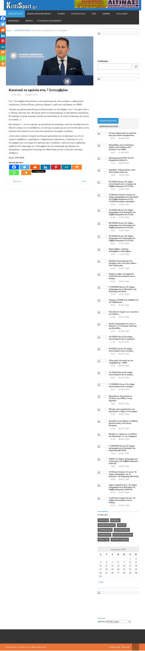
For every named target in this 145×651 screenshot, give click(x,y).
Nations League (122, 530)
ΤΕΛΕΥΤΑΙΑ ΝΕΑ (108, 121)
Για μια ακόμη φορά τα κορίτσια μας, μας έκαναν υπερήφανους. (122, 134)
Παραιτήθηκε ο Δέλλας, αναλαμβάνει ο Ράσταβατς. (120, 250)
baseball (115, 520)
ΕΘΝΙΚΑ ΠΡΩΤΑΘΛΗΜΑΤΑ (39, 14)
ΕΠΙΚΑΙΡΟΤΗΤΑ (15, 14)
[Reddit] (35, 167)
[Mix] (77, 167)
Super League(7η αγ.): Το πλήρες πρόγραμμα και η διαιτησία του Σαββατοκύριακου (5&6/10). (123, 487)
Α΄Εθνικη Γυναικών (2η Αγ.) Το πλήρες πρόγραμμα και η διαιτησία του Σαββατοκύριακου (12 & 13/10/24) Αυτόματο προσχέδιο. (123, 198)
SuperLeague (104, 535)
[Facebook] (14, 167)
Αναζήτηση (103, 61)
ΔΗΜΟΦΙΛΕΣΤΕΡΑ (108, 126)
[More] (26, 172)
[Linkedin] (45, 167)
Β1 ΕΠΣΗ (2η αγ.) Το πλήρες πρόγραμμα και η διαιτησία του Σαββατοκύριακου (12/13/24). (122, 238)
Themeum (22, 647)
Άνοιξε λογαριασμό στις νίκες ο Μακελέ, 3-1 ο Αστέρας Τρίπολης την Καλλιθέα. (123, 326)
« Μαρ (100, 582)
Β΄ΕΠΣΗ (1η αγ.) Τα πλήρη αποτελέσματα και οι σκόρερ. (121, 350)
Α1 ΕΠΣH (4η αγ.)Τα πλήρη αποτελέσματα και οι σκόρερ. (121, 373)
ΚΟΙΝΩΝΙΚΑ (13, 21)
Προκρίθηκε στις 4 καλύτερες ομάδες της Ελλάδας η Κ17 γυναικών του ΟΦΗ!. (121, 147)
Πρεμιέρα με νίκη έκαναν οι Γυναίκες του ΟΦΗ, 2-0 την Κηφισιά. (120, 398)
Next (84, 181)
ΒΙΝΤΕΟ (29, 21)
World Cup (103, 540)
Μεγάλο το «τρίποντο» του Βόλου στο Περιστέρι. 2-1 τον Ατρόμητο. (123, 435)
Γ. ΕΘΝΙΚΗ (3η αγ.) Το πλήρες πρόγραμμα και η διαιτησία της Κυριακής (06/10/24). (122, 448)
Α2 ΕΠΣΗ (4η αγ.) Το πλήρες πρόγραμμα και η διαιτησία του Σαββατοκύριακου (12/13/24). (122, 212)
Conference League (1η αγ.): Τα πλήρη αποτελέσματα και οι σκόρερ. (122, 500)
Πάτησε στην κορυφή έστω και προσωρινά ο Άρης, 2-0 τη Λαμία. (123, 410)
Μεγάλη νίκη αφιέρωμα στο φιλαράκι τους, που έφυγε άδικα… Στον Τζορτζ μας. (123, 263)
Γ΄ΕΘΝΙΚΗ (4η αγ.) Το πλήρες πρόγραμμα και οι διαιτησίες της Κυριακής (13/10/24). (122, 289)
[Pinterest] (56, 167)
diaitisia (121, 525)
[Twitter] (24, 167)
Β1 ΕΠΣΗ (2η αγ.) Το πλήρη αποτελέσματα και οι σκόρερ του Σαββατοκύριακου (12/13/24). (122, 184)
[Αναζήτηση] (136, 66)
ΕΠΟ (94, 14)
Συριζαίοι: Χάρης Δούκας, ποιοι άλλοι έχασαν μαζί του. (122, 171)
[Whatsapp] (14, 172)
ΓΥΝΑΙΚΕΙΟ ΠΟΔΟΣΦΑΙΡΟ (49, 21)
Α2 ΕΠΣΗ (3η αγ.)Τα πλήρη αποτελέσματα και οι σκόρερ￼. (122, 338)
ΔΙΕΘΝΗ (106, 14)
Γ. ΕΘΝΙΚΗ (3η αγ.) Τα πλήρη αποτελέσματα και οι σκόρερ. (121, 385)
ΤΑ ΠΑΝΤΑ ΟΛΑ (78, 14)
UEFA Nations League (123, 535)
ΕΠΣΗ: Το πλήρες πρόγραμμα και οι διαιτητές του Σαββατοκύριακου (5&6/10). (123, 461)
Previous (17, 181)
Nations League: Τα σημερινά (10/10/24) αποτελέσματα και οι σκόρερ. (122, 276)
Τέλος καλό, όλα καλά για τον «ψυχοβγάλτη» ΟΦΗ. (121, 362)
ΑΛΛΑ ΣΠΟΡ (121, 14)
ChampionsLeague (107, 525)
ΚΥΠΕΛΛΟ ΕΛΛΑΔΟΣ (120, 540)
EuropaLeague (105, 530)
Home (8, 30)
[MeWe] (66, 167)
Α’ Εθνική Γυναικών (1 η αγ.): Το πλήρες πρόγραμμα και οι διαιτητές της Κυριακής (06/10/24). (124, 474)
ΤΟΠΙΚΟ (61, 14)
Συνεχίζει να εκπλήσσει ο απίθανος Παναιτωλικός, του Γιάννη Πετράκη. (123, 423)
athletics (103, 520)
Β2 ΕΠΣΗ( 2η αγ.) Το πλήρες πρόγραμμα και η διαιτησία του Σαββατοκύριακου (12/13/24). (122, 225)
